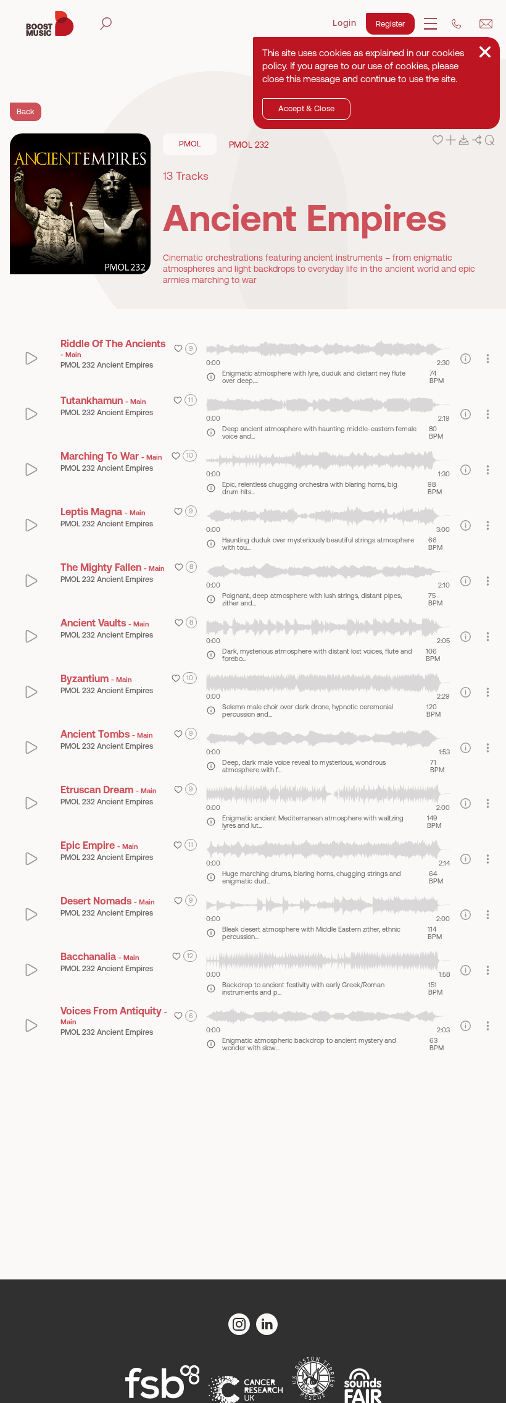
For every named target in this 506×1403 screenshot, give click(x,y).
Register (390, 23)
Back (26, 111)
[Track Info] (211, 377)
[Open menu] (430, 24)
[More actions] (487, 358)
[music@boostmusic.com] (486, 24)
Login (345, 23)
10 (189, 455)
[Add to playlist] (450, 139)
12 (190, 955)
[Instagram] (239, 1324)
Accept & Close (306, 108)
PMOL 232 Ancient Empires (106, 365)
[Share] (476, 139)
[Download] (463, 139)
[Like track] (437, 139)
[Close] (485, 51)
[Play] (31, 358)
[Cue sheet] (489, 139)
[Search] (105, 23)
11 (190, 399)
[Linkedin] (267, 1324)
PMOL (190, 143)
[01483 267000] (456, 24)
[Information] (465, 358)
